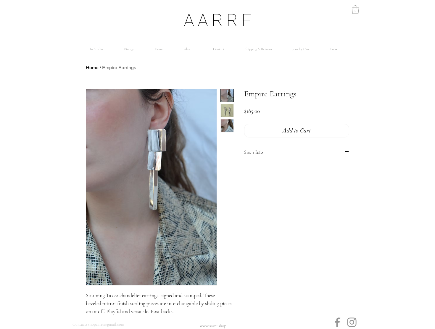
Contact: (79, 324)
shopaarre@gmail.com (106, 324)
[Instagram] (352, 322)
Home (92, 67)
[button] (355, 9)
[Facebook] (337, 322)
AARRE (219, 20)
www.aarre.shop (213, 325)
